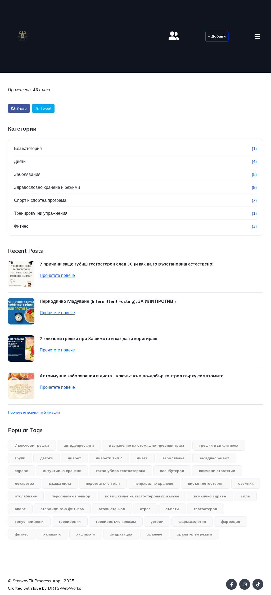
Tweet (45, 108)
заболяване (173, 458)
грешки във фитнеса (218, 445)
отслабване (26, 496)
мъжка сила (60, 483)
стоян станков (112, 508)
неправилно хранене (153, 483)
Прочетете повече (57, 275)
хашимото (85, 534)
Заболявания (27, 174)
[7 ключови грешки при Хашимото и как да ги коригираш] (21, 348)
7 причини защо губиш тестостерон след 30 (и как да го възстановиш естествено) (127, 264)
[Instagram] (244, 584)
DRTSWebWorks (64, 588)
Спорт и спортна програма (40, 200)
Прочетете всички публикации (34, 412)
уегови (157, 521)
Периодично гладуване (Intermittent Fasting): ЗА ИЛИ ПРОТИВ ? (108, 301)
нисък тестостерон (205, 483)
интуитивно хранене (62, 470)
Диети (20, 161)
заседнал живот (214, 458)
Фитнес (21, 226)
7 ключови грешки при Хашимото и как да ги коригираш (98, 338)
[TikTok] (257, 584)
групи (20, 458)
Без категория (28, 148)
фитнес (22, 534)
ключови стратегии (217, 470)
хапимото (52, 534)
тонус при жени (29, 521)
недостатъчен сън (103, 483)
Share (21, 108)
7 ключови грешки (32, 445)
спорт (20, 508)
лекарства (24, 483)
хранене (154, 534)
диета (142, 458)
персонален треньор (71, 496)
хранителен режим (194, 534)
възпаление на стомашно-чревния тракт (146, 445)
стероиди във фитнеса (62, 508)
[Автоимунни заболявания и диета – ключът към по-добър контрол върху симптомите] (21, 386)
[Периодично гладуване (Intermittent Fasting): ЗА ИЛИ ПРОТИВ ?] (21, 311)
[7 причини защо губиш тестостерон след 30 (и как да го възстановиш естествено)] (21, 274)
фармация (230, 521)
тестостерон (205, 508)
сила (245, 496)
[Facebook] (231, 584)
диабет (74, 458)
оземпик (246, 483)
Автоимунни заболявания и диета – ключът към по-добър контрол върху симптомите (131, 375)
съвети (172, 508)
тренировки (69, 521)
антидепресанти (79, 445)
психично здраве (210, 496)
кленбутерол (172, 470)
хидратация (121, 534)
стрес (145, 508)
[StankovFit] (22, 36)
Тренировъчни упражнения (40, 213)
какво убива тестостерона (120, 470)
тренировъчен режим (116, 521)
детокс (46, 458)
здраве (21, 470)
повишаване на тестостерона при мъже (142, 496)
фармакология (192, 521)
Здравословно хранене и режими (47, 187)
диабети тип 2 (109, 458)
